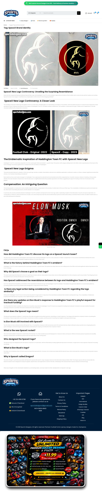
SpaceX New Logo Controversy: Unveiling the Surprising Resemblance (38, 91)
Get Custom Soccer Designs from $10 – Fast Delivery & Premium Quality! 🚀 (52, 3)
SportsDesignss (24, 88)
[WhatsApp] (100, 246)
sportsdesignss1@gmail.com (41, 405)
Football (6, 88)
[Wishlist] (94, 13)
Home (5, 25)
